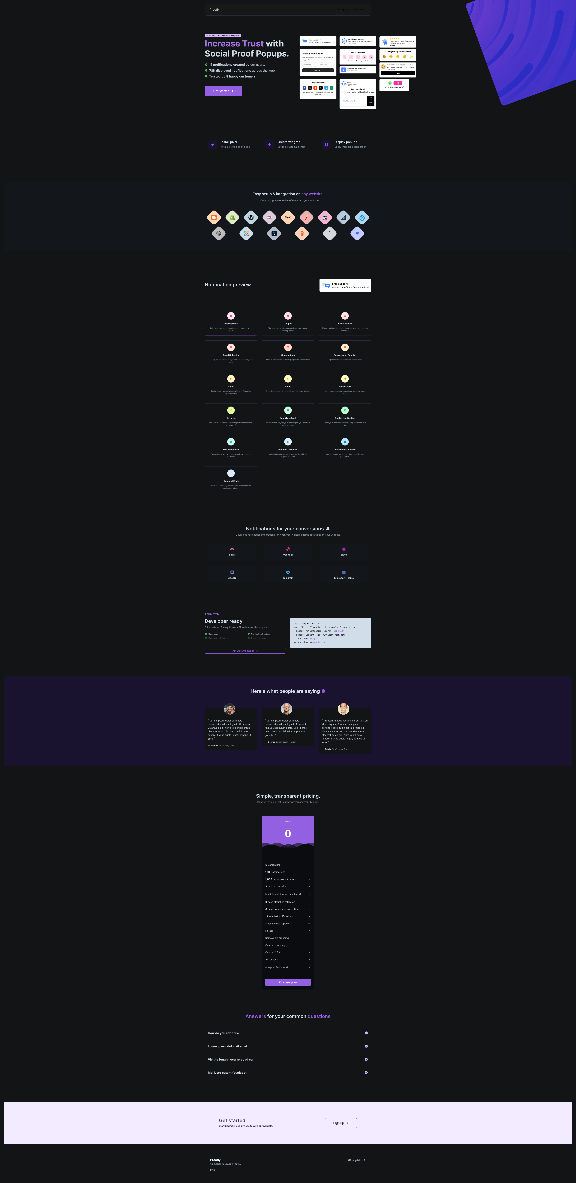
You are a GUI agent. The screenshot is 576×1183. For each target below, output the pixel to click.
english (356, 1160)
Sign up (360, 9)
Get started (221, 91)
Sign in (344, 9)
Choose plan (288, 982)
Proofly (215, 9)
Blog (212, 1169)
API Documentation (243, 650)
